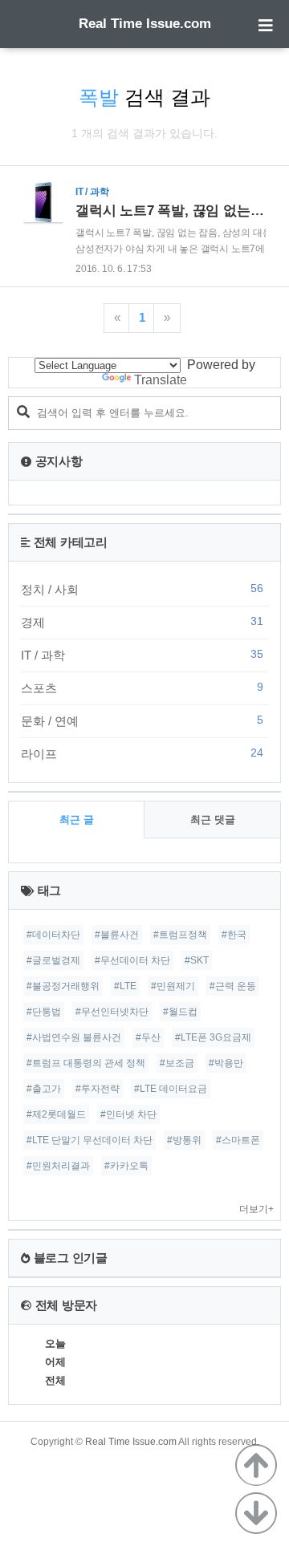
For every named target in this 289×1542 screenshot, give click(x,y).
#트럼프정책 (180, 934)
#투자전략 (97, 1088)
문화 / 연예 (142, 720)
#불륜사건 (117, 934)
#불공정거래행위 (63, 986)
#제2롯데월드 (56, 1114)
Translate (160, 380)
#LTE (125, 986)
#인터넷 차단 (128, 1114)
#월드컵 (180, 1011)
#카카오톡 (126, 1165)
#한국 (234, 934)
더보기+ (256, 1209)
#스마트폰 (238, 1140)
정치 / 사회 (142, 589)
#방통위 (184, 1140)
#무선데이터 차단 (132, 960)
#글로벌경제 (53, 960)
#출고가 (43, 1088)
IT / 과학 (142, 654)
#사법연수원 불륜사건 (73, 1037)
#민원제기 (173, 986)
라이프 (142, 753)
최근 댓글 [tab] (212, 820)
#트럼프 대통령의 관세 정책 (85, 1063)
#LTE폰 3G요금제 (213, 1037)
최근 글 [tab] (76, 820)
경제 (142, 622)
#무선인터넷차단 (112, 1011)
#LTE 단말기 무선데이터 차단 (89, 1140)
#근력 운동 (233, 986)
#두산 (148, 1037)
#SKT (197, 960)
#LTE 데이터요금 (170, 1088)
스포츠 (142, 687)
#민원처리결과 (58, 1165)
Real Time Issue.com (145, 23)
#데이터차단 (53, 934)
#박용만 (226, 1063)
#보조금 (177, 1063)
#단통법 (43, 1011)
